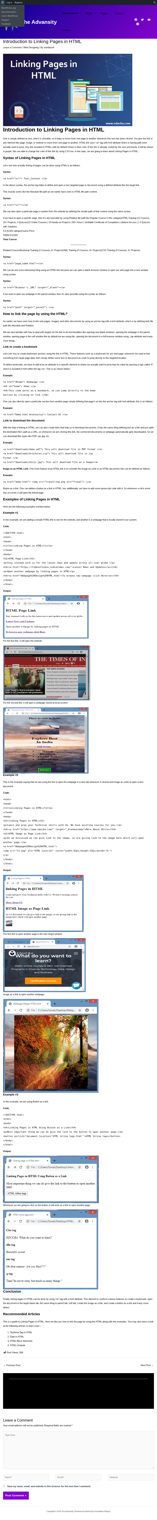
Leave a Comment (12, 47)
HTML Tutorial (18, 1395)
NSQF (89, 13)
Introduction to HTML (94, 1395)
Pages (103, 13)
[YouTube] (149, 19)
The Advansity (39, 22)
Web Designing (31, 47)
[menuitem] (2, 2)
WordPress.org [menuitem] (9, 8)
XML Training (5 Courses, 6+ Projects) (82, 250)
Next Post (147, 1365)
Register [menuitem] (19, 2)
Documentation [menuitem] (9, 12)
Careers (119, 13)
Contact (66, 30)
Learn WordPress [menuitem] (10, 16)
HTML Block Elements (21, 1341)
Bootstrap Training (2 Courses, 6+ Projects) (41, 250)
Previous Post (11, 1365)
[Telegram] (137, 24)
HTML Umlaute (17, 1345)
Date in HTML (17, 1336)
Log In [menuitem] (9, 2)
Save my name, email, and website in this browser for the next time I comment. (49, 1486)
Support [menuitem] (5, 20)
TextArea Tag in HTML (21, 1332)
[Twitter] (142, 19)
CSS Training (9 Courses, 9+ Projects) (121, 250)
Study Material (70, 13)
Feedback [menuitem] (6, 24)
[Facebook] (135, 19)
